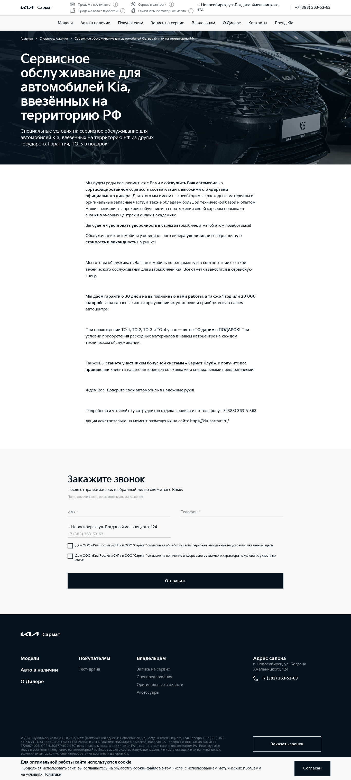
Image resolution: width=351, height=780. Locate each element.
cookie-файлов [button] (147, 768)
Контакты (257, 23)
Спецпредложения (154, 677)
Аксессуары (148, 692)
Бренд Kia (284, 23)
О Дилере (232, 23)
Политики (52, 774)
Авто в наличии (95, 23)
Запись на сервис (167, 23)
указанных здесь (260, 545)
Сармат (44, 7)
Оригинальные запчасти (160, 684)
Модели (30, 658)
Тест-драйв (89, 669)
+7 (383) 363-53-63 (312, 7)
